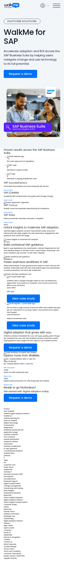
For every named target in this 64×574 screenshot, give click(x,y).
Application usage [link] (11, 432)
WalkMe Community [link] (11, 514)
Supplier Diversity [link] (10, 558)
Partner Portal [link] (9, 511)
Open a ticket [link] (9, 528)
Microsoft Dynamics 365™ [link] (13, 474)
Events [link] (6, 507)
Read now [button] (7, 376)
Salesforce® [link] (8, 469)
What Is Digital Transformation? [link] (16, 502)
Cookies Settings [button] (10, 546)
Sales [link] (6, 460)
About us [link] (7, 532)
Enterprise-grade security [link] (14, 430)
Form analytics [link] (9, 437)
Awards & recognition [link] (12, 537)
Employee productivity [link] (12, 493)
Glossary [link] (7, 523)
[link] (13, 405)
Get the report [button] (9, 368)
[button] (20, 74)
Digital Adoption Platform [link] (13, 500)
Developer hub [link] (9, 516)
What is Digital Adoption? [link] (13, 497)
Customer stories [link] (10, 504)
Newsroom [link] (8, 509)
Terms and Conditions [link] (12, 551)
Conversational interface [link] (13, 451)
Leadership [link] (8, 535)
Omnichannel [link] (9, 425)
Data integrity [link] (9, 490)
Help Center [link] (8, 525)
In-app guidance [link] (10, 448)
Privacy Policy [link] (9, 549)
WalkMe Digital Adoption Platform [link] (17, 413)
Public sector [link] (9, 467)
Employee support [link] (11, 481)
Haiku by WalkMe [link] (10, 420)
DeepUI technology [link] (11, 423)
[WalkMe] (12, 5)
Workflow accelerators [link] (12, 446)
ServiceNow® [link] (8, 476)
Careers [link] (7, 539)
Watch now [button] (8, 385)
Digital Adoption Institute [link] (13, 521)
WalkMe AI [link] (8, 416)
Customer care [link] (9, 465)
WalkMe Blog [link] (9, 518)
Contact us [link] (8, 542)
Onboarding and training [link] (13, 488)
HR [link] (5, 462)
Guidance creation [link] (11, 441)
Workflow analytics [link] (11, 434)
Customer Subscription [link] (12, 553)
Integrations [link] (8, 427)
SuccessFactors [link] (10, 479)
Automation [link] (8, 444)
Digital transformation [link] (12, 483)
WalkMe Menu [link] (9, 453)
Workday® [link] (7, 472)
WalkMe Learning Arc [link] (12, 418)
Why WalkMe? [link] (9, 411)
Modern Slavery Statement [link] (14, 556)
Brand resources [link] (10, 544)
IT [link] (4, 458)
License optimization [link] (11, 439)
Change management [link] (12, 486)
